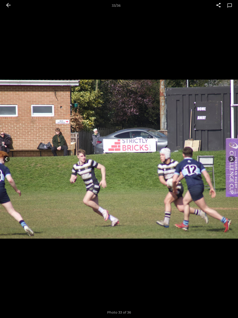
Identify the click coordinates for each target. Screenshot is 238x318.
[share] (218, 5)
